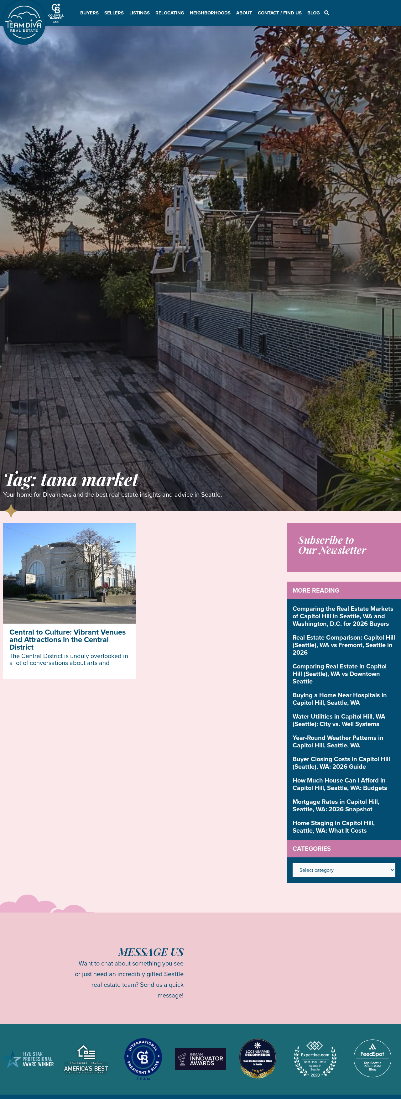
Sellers (114, 12)
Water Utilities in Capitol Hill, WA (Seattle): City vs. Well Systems (339, 720)
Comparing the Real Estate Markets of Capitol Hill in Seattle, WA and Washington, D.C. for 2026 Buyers (343, 616)
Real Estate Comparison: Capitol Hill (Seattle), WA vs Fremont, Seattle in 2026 (344, 645)
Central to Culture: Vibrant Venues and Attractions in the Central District (67, 639)
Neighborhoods (210, 12)
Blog (313, 12)
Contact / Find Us (280, 12)
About (244, 12)
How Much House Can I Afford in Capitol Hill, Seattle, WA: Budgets (340, 784)
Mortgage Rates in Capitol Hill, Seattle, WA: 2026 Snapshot (336, 805)
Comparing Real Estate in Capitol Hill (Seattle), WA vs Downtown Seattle (340, 674)
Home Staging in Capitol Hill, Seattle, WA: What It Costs (334, 826)
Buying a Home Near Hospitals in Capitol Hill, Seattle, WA (340, 698)
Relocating (169, 12)
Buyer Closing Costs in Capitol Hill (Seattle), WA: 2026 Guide (341, 762)
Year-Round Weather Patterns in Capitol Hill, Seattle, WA (338, 741)
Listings (139, 12)
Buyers (89, 12)
